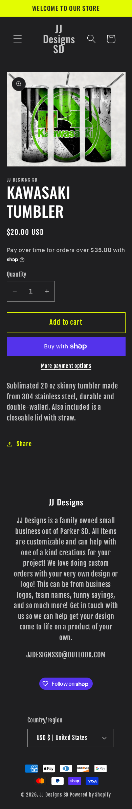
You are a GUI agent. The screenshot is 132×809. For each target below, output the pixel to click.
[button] (17, 39)
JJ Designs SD (54, 795)
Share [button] (24, 444)
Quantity (16, 274)
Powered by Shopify (90, 795)
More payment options (66, 366)
